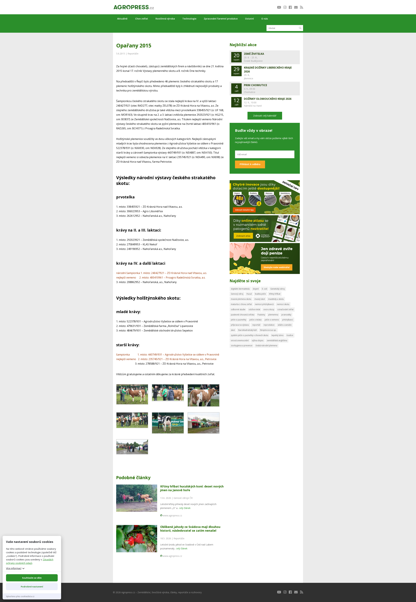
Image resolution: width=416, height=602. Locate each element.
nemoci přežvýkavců (264, 304)
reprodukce (269, 325)
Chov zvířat (141, 18)
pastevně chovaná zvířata (242, 314)
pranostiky (286, 314)
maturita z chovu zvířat (241, 304)
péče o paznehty (238, 319)
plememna (273, 314)
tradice (290, 335)
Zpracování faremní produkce (221, 18)
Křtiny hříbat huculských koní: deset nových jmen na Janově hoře (192, 488)
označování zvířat (285, 309)
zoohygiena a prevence (241, 345)
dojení (256, 288)
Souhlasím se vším (32, 577)
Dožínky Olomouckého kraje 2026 (267, 99)
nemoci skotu (283, 304)
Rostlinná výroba (165, 18)
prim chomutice (255, 85)
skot (233, 330)
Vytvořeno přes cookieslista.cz (20, 596)
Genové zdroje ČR (183, 497)
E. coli (264, 288)
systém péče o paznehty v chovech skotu (249, 335)
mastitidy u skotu (276, 299)
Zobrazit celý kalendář (264, 115)
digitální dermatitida (240, 288)
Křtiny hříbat (274, 293)
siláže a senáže (285, 325)
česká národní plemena (266, 345)
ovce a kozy (268, 309)
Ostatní (249, 18)
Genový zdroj (237, 293)
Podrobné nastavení (32, 586)
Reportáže (133, 53)
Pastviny (261, 314)
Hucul (249, 293)
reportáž (256, 325)
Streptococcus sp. (268, 330)
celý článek (184, 508)
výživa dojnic (258, 340)
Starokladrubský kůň (247, 330)
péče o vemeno (272, 319)
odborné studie (238, 309)
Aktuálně (122, 18)
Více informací (13, 568)
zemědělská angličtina (277, 340)
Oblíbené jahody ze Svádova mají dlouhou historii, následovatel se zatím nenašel (190, 528)
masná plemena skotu (241, 299)
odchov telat (254, 309)
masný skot (259, 299)
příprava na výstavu (240, 325)
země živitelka (254, 54)
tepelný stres (277, 335)
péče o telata (255, 319)
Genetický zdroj (277, 288)
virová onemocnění (240, 340)
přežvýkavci (287, 319)
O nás (264, 18)
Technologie (189, 18)
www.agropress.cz (172, 515)
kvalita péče (260, 293)
